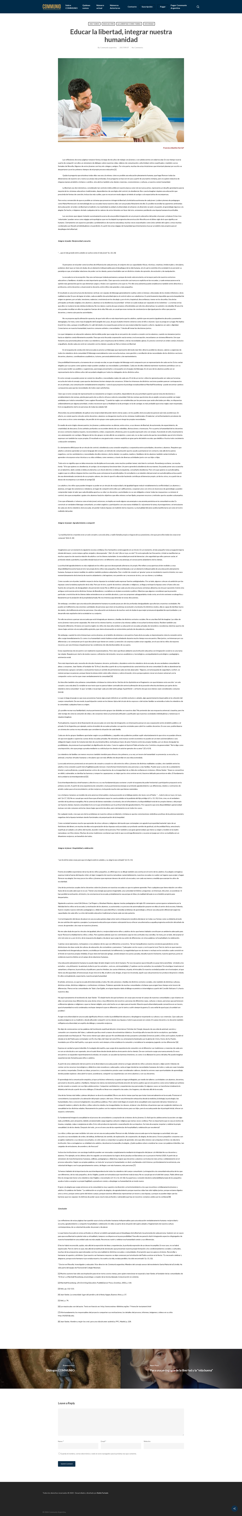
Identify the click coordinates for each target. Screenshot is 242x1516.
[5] (87, 776)
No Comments (137, 47)
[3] (94, 479)
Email (103, 1441)
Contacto (132, 6)
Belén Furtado (102, 1493)
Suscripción (147, 6)
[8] (170, 1197)
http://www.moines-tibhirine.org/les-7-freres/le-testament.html (126, 1306)
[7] (134, 1165)
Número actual (100, 6)
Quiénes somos (86, 6)
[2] (106, 407)
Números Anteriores (115, 6)
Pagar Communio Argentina (179, 6)
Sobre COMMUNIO (71, 6)
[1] (115, 169)
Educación (108, 24)
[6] (177, 1042)
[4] (112, 676)
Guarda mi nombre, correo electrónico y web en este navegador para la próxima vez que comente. (98, 1454)
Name (61, 1441)
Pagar (163, 6)
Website (147, 1441)
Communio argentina (108, 47)
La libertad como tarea (129, 24)
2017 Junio (94, 24)
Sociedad (149, 24)
